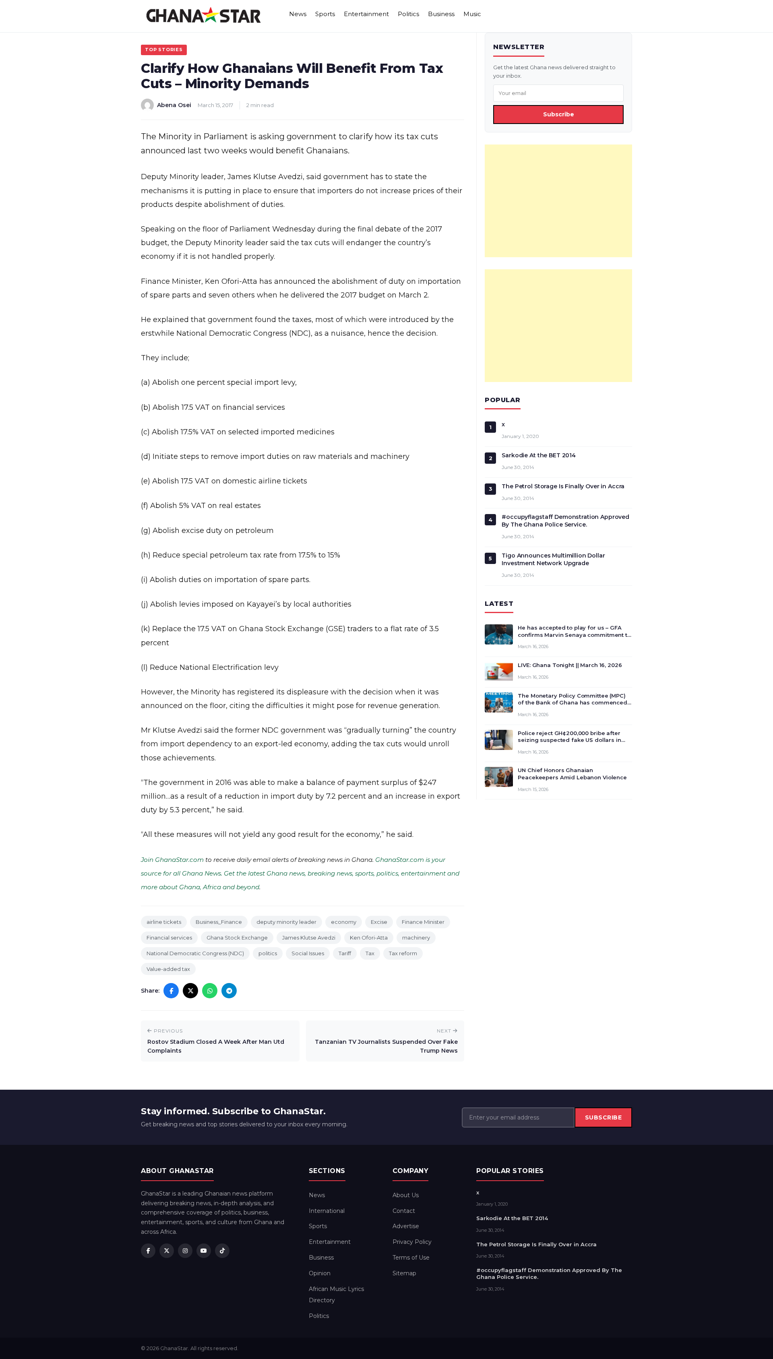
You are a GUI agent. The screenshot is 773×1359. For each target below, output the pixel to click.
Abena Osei (174, 105)
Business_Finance (219, 922)
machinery (416, 937)
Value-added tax (168, 969)
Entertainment (366, 14)
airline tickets (164, 922)
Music (472, 14)
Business (441, 14)
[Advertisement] (558, 201)
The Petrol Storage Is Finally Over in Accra (563, 486)
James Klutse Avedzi (308, 937)
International (327, 1210)
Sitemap (404, 1273)
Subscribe (558, 114)
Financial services (169, 937)
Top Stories (164, 49)
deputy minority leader (286, 922)
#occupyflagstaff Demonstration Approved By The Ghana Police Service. (565, 520)
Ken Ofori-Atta (369, 937)
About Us (406, 1195)
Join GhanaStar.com (172, 859)
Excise (379, 922)
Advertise (406, 1226)
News (297, 14)
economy (343, 922)
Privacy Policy (412, 1241)
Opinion (320, 1273)
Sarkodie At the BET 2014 (539, 455)
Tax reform (403, 953)
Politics (408, 14)
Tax (370, 953)
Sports (325, 14)
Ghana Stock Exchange (237, 937)
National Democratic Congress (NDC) (195, 953)
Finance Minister (423, 922)
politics (267, 953)
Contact (404, 1210)
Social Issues (307, 953)
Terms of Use (411, 1257)
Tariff (345, 953)
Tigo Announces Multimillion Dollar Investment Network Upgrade (553, 559)
